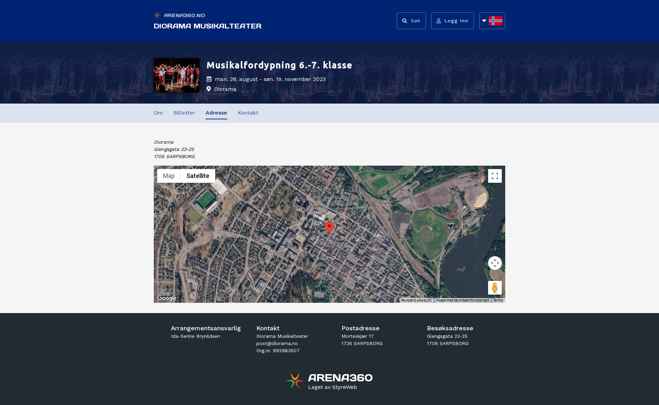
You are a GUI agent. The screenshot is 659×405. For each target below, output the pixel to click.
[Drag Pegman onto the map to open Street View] (495, 288)
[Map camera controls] (495, 263)
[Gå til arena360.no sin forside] (296, 381)
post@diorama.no (277, 343)
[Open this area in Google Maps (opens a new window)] (166, 298)
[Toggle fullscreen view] (495, 176)
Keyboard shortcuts (416, 300)
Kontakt (248, 112)
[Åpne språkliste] (492, 21)
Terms (498, 300)
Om (158, 112)
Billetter (184, 112)
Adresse (216, 112)
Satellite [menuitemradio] (197, 175)
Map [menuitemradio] (169, 175)
